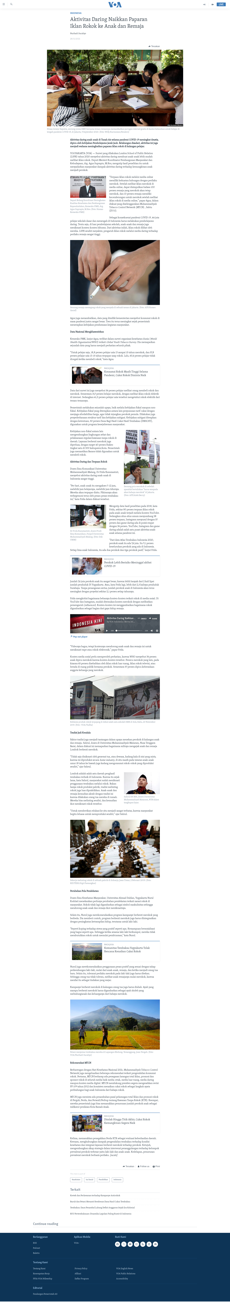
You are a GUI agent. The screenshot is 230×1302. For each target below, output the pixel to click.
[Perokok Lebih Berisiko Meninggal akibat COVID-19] (87, 566)
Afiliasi (78, 1274)
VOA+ (76, 1243)
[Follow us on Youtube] (130, 1244)
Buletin (36, 1253)
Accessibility (122, 1279)
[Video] (213, 5)
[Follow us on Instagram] (136, 1244)
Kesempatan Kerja (41, 1274)
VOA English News (124, 1269)
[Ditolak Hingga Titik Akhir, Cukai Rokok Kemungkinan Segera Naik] (87, 1123)
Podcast (36, 1248)
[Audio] (205, 5)
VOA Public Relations (125, 1274)
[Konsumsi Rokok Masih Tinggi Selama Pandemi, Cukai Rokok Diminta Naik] (87, 375)
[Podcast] (149, 1244)
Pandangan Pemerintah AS (45, 1294)
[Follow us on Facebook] (117, 1244)
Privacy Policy (81, 1269)
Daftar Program (82, 1279)
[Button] (154, 46)
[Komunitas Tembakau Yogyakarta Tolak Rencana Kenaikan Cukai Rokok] (87, 951)
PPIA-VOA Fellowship (42, 1279)
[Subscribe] (155, 1244)
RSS (35, 1243)
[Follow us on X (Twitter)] (123, 1244)
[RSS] (142, 1244)
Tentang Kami (39, 1269)
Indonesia (75, 13)
